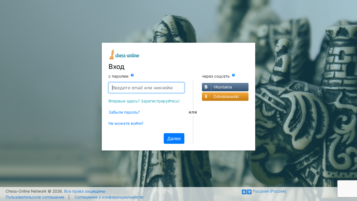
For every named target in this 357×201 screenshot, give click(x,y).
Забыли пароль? (124, 112)
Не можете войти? (125, 123)
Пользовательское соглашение (35, 197)
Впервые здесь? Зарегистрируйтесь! (144, 101)
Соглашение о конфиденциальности (109, 197)
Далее (174, 138)
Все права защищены (84, 191)
